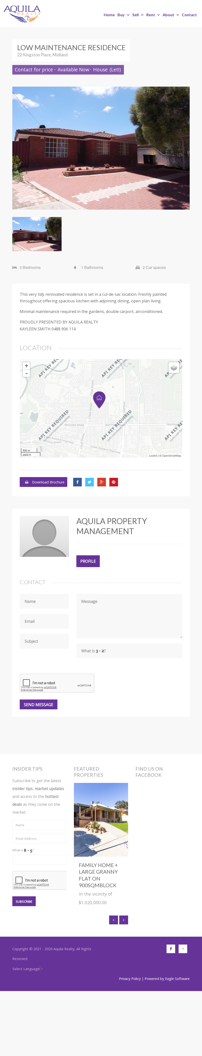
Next (182, 148)
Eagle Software (177, 978)
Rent (150, 14)
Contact (189, 14)
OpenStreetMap (171, 455)
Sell (135, 14)
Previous (20, 148)
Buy (121, 14)
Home (109, 14)
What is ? (23, 850)
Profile (88, 561)
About (168, 14)
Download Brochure (48, 482)
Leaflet (153, 455)
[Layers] (173, 367)
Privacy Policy (130, 978)
